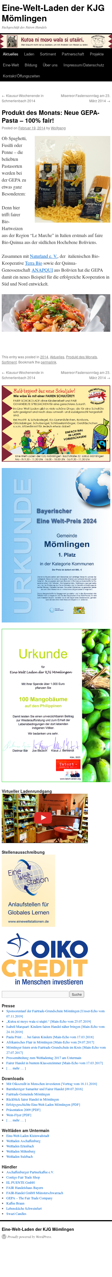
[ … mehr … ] (16, 1068)
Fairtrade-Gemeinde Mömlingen (28, 1094)
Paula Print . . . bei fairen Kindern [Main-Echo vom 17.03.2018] (50, 1036)
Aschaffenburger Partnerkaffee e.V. (30, 1172)
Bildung (31, 65)
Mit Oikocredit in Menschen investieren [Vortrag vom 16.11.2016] (51, 1083)
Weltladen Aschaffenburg (23, 1140)
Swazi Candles (16, 1213)
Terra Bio (33, 263)
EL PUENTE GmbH (20, 1182)
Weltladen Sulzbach (19, 1156)
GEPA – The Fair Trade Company (29, 1198)
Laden (29, 54)
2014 (44, 356)
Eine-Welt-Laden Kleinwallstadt (27, 1135)
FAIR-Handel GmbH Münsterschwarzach (34, 1192)
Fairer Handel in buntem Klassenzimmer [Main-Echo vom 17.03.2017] (54, 1062)
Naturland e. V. (43, 256)
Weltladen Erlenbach (20, 1146)
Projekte (97, 54)
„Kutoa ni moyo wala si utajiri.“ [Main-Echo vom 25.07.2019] (48, 1021)
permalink (48, 361)
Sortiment (48, 54)
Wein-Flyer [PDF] (18, 1114)
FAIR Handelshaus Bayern (24, 1187)
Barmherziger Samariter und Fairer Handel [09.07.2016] (44, 1088)
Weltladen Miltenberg (20, 1151)
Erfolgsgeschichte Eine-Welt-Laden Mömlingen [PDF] (43, 1104)
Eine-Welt (11, 65)
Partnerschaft (73, 54)
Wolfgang (58, 127)
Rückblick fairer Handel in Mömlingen (32, 1099)
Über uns (50, 65)
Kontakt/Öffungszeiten (21, 76)
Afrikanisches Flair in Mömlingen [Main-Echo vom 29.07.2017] (50, 1042)
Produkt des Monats (81, 356)
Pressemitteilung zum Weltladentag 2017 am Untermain (43, 1057)
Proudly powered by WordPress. (29, 1236)
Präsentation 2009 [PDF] (23, 1109)
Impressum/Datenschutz (83, 65)
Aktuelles (10, 54)
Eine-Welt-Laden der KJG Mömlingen (53, 12)
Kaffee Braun (15, 1203)
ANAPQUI (42, 270)
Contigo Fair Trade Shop (23, 1177)
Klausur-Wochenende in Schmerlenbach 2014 (23, 98)
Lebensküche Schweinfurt (24, 1208)
